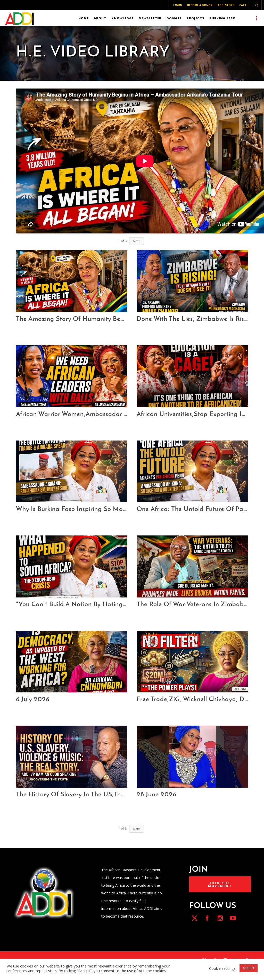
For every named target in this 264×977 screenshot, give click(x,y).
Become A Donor (199, 5)
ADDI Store (226, 5)
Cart (242, 5)
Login (177, 5)
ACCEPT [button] (248, 968)
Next (136, 241)
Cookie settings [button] (222, 968)
